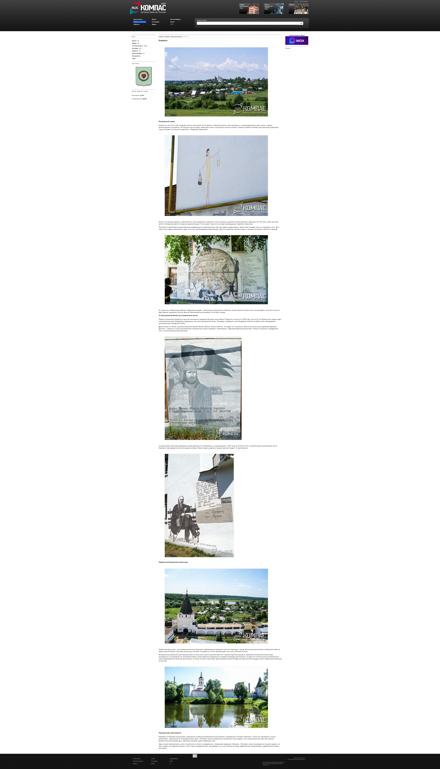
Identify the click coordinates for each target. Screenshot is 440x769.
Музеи (153, 758)
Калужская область (177, 36)
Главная (161, 36)
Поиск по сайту (202, 20)
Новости (135, 763)
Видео (153, 763)
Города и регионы (138, 761)
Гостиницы (154, 761)
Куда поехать (137, 758)
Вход (296, 1)
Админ (173, 115)
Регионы (167, 36)
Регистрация (303, 1)
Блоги (171, 761)
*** (170, 763)
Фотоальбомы (174, 758)
